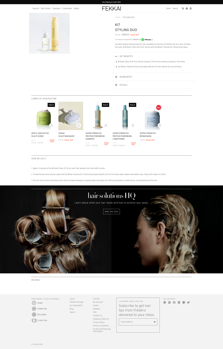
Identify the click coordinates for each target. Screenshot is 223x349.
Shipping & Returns (101, 319)
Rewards (96, 309)
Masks (76, 8)
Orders (96, 305)
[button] (35, 8)
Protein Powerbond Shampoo (95, 137)
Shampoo (57, 8)
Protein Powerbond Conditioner (122, 137)
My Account (98, 302)
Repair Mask (145, 136)
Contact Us (97, 315)
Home (117, 17)
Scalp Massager (66, 136)
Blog (71, 309)
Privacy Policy (99, 322)
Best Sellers (46, 8)
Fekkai (35, 344)
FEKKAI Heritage (77, 302)
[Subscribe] (154, 321)
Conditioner (67, 8)
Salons (72, 312)
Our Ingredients (76, 305)
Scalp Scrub (37, 136)
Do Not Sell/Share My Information (102, 330)
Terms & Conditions (101, 326)
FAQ (94, 312)
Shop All (35, 8)
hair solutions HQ (111, 196)
